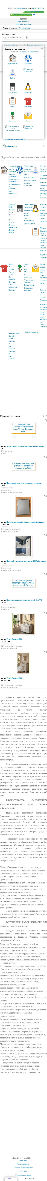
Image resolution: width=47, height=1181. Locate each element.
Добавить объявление (34, 12)
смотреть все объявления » (29, 52)
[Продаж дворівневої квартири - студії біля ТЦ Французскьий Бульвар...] (23, 583)
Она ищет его (12, 347)
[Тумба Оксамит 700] (23, 624)
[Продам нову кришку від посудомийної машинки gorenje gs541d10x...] (23, 507)
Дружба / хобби (12, 337)
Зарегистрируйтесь (38, 8)
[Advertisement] (23, 386)
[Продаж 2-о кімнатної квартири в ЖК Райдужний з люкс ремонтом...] (23, 546)
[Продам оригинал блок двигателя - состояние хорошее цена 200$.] (23, 466)
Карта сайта (23, 1171)
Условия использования (23, 1175)
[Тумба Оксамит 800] (23, 663)
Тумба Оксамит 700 (14, 639)
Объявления (23, 22)
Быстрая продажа (23, 24)
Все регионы (24, 28)
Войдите (10, 8)
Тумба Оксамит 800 (14, 678)
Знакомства (14, 333)
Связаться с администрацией (23, 1168)
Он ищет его (12, 352)
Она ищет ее (11, 357)
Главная (23, 19)
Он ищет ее (12, 342)
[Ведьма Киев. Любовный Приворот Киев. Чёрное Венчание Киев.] (23, 428)
